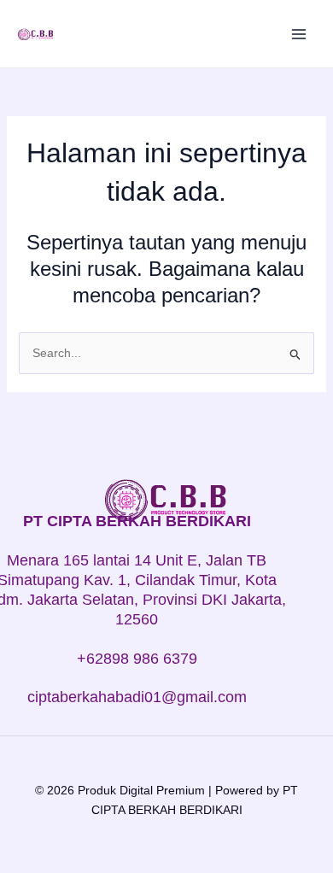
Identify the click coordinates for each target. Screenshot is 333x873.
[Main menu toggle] (299, 34)
